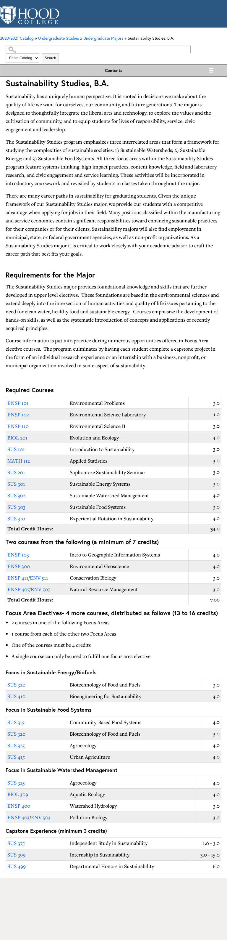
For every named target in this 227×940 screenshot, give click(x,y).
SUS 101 (16, 449)
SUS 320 (16, 684)
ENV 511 (39, 577)
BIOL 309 (17, 794)
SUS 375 (16, 843)
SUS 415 (16, 756)
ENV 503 (41, 817)
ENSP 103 (18, 554)
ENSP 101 (18, 403)
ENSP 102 (18, 414)
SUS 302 (16, 495)
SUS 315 (16, 722)
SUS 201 (16, 472)
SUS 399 (16, 854)
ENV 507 (40, 589)
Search (50, 58)
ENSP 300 (18, 566)
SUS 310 (16, 518)
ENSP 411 (17, 577)
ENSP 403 (18, 817)
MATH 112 (18, 460)
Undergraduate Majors (103, 38)
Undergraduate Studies (58, 38)
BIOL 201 (17, 437)
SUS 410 (16, 696)
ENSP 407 (18, 589)
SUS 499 (16, 866)
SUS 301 (16, 483)
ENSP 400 (18, 805)
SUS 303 (16, 506)
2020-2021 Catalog (17, 38)
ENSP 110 (18, 426)
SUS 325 (16, 745)
